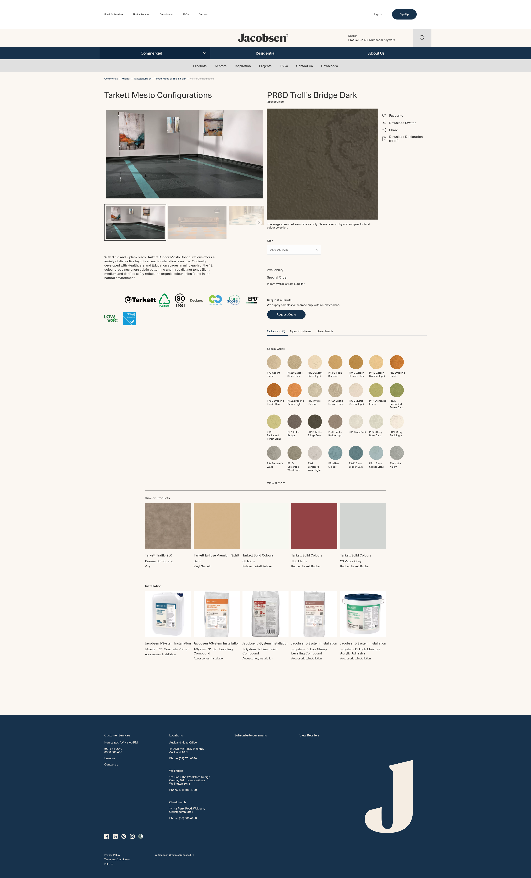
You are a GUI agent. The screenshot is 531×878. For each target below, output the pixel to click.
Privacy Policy (112, 854)
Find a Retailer (141, 14)
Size (270, 240)
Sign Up (404, 14)
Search (352, 36)
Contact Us (304, 65)
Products (200, 65)
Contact (203, 14)
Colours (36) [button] (276, 330)
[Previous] (109, 222)
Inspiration (243, 65)
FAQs (186, 14)
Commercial (151, 53)
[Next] (258, 222)
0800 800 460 (113, 752)
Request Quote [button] (286, 314)
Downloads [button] (325, 330)
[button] (404, 123)
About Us (376, 53)
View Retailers (309, 735)
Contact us (111, 764)
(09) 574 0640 (113, 748)
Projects (265, 65)
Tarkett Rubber (142, 78)
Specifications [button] (301, 330)
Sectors (221, 65)
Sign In (378, 14)
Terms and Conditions (117, 859)
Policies (108, 864)
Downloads (166, 14)
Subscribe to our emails (250, 735)
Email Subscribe (113, 14)
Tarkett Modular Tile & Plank (170, 78)
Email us (109, 758)
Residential (265, 53)
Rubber (126, 78)
